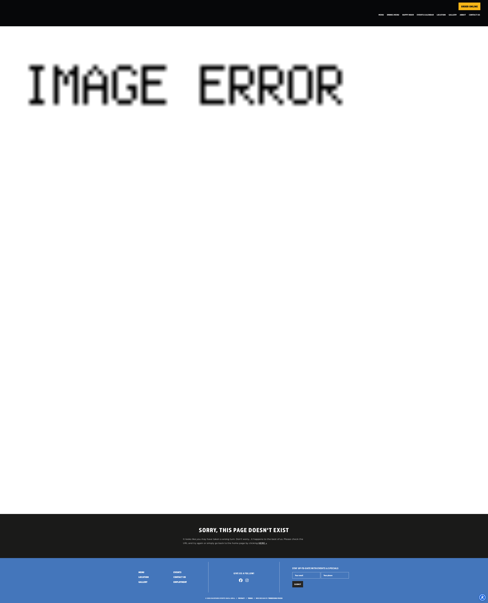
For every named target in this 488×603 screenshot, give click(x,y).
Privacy (241, 598)
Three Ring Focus (275, 598)
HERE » (262, 543)
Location (441, 15)
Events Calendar (425, 15)
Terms (250, 598)
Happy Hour (408, 15)
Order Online (469, 6)
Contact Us (474, 15)
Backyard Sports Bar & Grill (24, 13)
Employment (180, 582)
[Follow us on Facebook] (241, 581)
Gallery (453, 15)
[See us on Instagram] (247, 581)
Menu (381, 15)
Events (177, 572)
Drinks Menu (393, 15)
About (463, 15)
